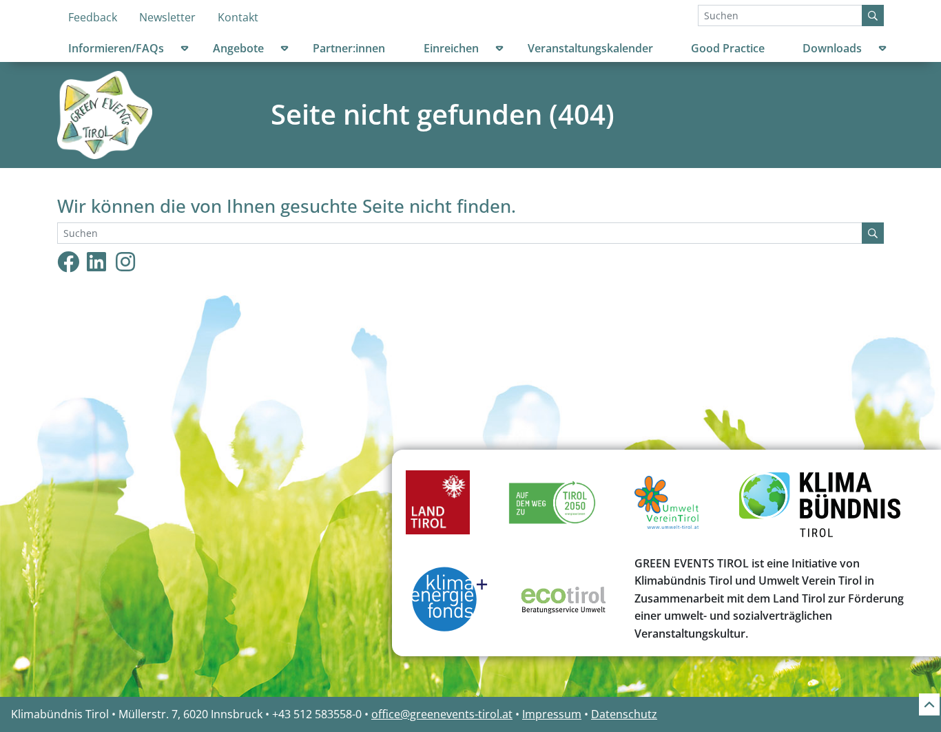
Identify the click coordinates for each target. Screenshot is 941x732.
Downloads (832, 48)
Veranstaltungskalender (590, 48)
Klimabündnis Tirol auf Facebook (68, 261)
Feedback (92, 17)
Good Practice (728, 48)
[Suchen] (873, 15)
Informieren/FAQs (116, 48)
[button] (184, 50)
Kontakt (238, 17)
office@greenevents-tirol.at (442, 714)
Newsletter (167, 17)
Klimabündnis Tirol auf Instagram (136, 261)
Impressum (551, 714)
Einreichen (451, 48)
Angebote (238, 48)
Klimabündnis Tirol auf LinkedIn (107, 261)
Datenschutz (624, 714)
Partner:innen (349, 48)
